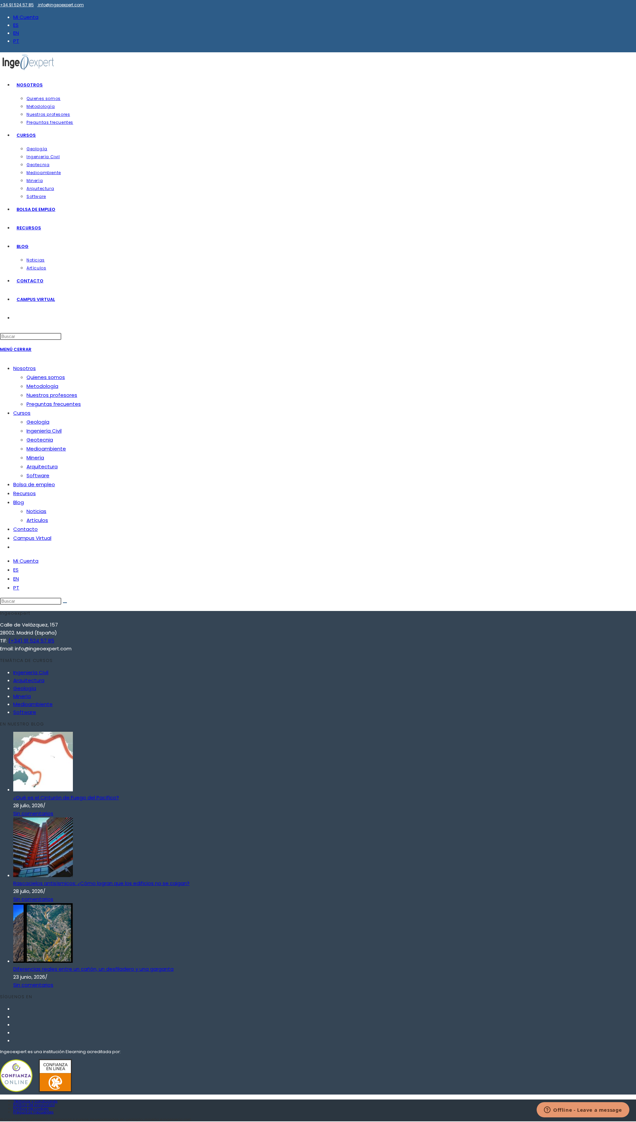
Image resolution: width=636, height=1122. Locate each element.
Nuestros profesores (51, 395)
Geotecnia (39, 439)
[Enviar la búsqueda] (65, 602)
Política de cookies (31, 1108)
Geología (37, 421)
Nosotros (24, 368)
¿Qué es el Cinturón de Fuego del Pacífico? (66, 797)
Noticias (36, 511)
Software (37, 475)
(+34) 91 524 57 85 (31, 640)
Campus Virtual (32, 538)
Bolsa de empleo (34, 484)
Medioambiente (46, 448)
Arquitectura (42, 466)
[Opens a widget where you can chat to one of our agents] (583, 1110)
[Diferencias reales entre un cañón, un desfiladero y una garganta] (43, 961)
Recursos (24, 493)
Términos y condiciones (35, 1101)
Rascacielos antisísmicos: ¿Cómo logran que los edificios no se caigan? (101, 883)
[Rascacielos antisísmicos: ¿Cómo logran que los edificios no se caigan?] (43, 875)
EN (16, 32)
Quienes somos (45, 377)
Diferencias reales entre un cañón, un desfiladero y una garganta (93, 968)
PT (16, 40)
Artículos (37, 520)
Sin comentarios (33, 813)
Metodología (42, 386)
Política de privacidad (34, 1104)
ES (16, 25)
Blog (18, 502)
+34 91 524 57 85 (17, 5)
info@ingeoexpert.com (61, 5)
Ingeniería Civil (44, 430)
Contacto (25, 529)
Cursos (21, 412)
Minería (35, 457)
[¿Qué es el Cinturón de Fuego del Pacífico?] (43, 789)
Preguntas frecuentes (53, 403)
